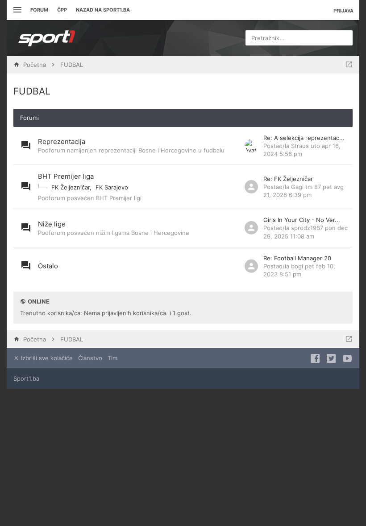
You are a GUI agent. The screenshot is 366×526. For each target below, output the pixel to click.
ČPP (62, 10)
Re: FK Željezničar (288, 178)
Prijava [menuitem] (343, 10)
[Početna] (46, 38)
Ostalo (48, 266)
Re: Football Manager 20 (297, 258)
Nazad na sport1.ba (103, 10)
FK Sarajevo (112, 187)
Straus (300, 145)
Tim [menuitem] (112, 358)
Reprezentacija (61, 141)
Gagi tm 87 (306, 186)
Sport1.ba (26, 378)
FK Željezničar (70, 187)
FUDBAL (31, 91)
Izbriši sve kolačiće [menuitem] (46, 358)
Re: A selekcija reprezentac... (304, 137)
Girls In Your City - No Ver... (301, 219)
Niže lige (52, 224)
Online (39, 301)
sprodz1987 (307, 227)
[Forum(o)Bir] (348, 65)
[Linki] (16, 10)
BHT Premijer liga (66, 176)
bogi (297, 266)
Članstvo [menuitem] (90, 358)
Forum (39, 10)
